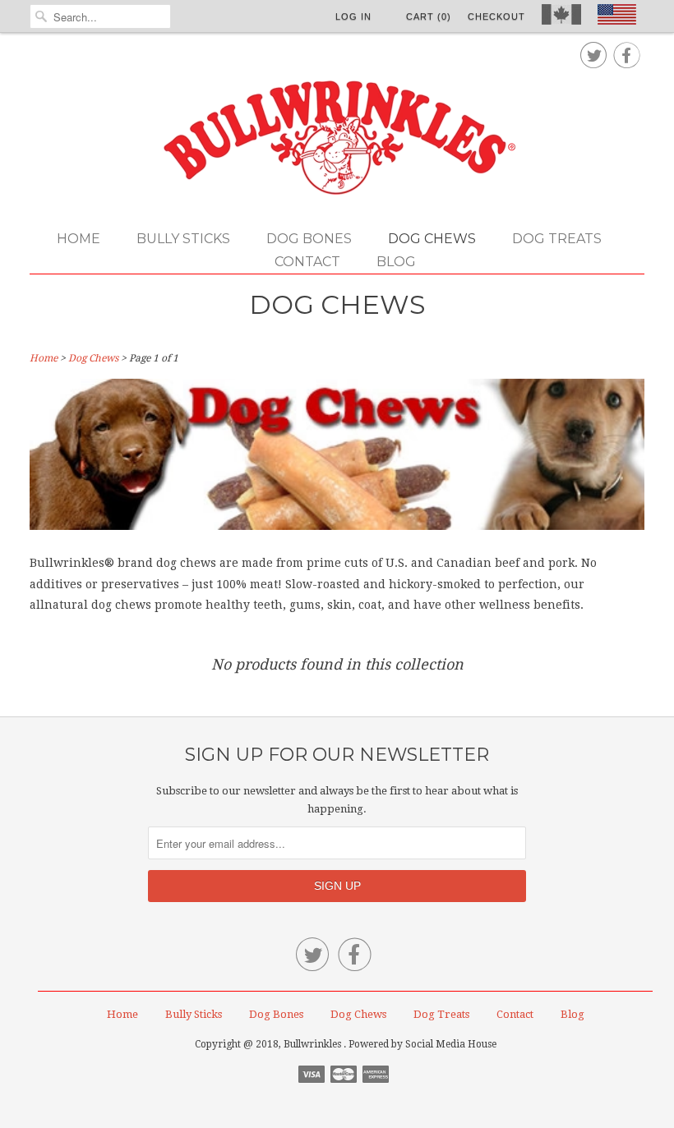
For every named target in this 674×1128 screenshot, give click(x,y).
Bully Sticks (183, 238)
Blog (396, 261)
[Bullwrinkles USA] (337, 139)
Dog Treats (557, 238)
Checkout (496, 16)
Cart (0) (428, 16)
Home (78, 238)
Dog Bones (309, 238)
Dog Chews (432, 238)
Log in (353, 16)
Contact (307, 261)
